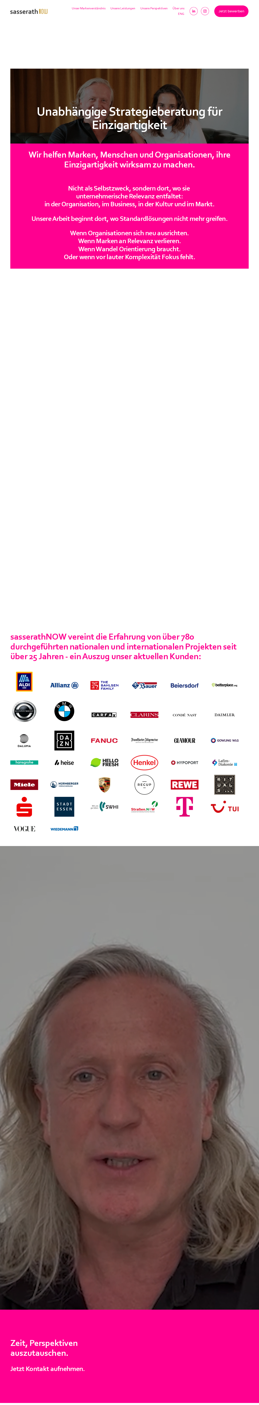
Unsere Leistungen (122, 8)
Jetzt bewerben (231, 11)
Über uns (178, 8)
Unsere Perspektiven (154, 8)
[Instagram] (205, 11)
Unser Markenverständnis (88, 8)
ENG (181, 14)
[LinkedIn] (194, 11)
